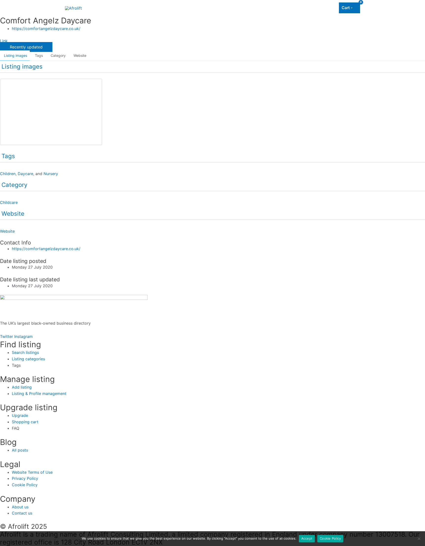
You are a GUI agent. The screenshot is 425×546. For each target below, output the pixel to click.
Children (7, 173)
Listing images (15, 55)
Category (58, 55)
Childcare (9, 202)
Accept (307, 538)
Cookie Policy (330, 538)
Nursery (51, 173)
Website (80, 55)
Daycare (25, 173)
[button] (26, 47)
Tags (39, 55)
